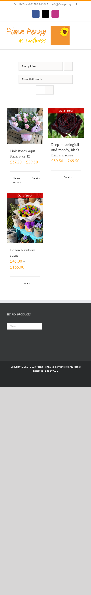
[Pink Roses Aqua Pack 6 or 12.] (25, 126)
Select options (17, 180)
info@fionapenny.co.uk (64, 4)
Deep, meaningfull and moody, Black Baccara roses (65, 150)
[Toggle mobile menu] (82, 28)
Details (36, 178)
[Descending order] (68, 66)
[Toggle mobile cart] (82, 33)
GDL (55, 370)
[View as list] (49, 90)
